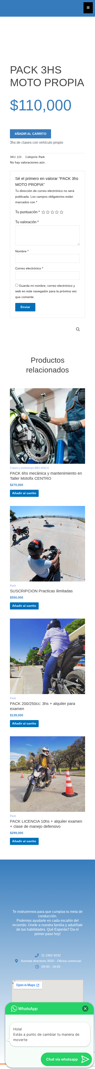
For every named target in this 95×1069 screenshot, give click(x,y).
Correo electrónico (29, 268)
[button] (78, 329)
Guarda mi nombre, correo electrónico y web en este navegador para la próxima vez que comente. (46, 291)
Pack (42, 157)
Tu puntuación (27, 212)
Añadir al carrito (30, 133)
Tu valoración (27, 222)
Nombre (21, 251)
